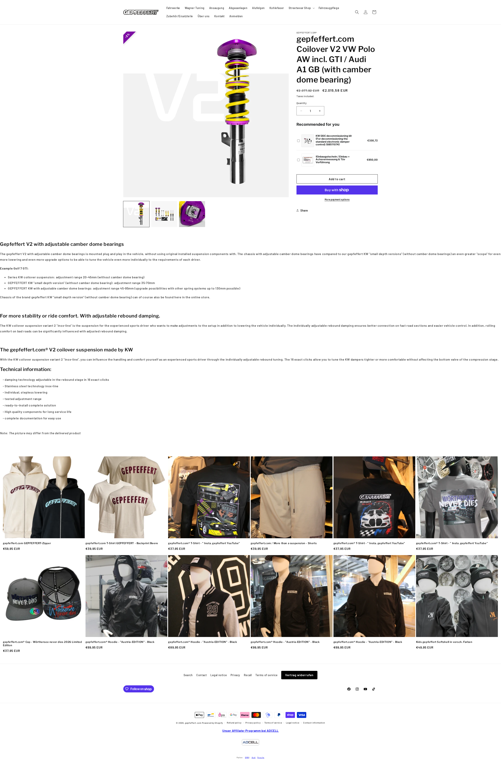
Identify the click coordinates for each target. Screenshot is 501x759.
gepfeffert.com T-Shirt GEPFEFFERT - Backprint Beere (122, 543)
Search (188, 675)
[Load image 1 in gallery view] (136, 214)
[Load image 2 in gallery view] (164, 214)
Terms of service (266, 675)
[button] (301, 8)
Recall (248, 675)
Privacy (235, 675)
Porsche (260, 757)
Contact (201, 675)
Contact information (314, 722)
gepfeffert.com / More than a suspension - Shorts (284, 543)
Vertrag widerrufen (299, 675)
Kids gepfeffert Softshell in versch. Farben (444, 641)
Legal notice (218, 675)
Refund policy (234, 722)
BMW (247, 757)
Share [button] (304, 210)
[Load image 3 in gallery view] (192, 214)
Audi (254, 757)
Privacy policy (253, 722)
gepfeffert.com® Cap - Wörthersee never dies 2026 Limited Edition (42, 643)
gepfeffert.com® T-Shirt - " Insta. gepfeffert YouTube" (204, 543)
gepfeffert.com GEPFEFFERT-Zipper (27, 543)
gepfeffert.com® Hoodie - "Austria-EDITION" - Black (120, 641)
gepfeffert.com (193, 723)
